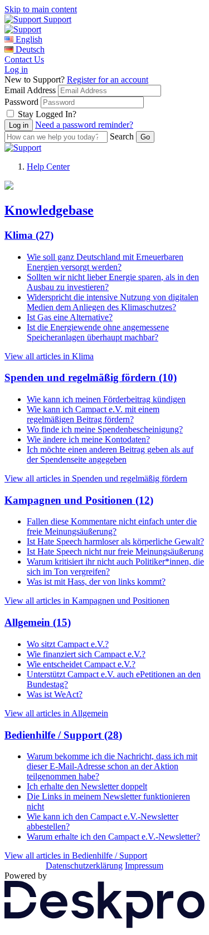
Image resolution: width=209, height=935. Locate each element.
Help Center (48, 166)
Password (21, 102)
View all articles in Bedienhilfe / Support (75, 855)
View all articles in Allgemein (56, 713)
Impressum (144, 865)
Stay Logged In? (47, 114)
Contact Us (24, 59)
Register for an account (107, 79)
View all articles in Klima (49, 356)
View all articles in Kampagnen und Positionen (86, 600)
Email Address (30, 90)
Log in (16, 69)
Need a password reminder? (84, 124)
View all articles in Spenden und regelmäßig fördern (95, 478)
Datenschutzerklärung (84, 865)
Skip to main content (40, 9)
